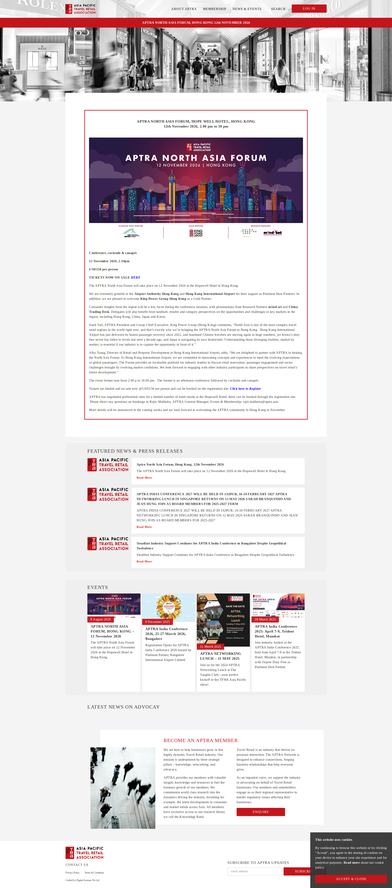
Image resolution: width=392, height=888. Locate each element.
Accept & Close (351, 879)
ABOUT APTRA (184, 9)
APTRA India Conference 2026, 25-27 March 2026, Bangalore (166, 634)
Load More (196, 719)
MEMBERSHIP (214, 9)
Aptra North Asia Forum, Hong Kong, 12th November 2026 (180, 464)
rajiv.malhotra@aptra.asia (260, 401)
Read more (352, 862)
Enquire (261, 812)
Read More (144, 477)
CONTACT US (77, 865)
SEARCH (278, 9)
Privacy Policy (73, 872)
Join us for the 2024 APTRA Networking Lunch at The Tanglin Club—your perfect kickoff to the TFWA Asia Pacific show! (223, 674)
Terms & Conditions (94, 872)
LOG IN (309, 8)
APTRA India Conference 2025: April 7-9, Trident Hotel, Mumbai (276, 631)
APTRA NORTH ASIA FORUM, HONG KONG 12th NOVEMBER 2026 (196, 22)
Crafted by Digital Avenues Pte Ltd (82, 880)
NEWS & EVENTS (247, 9)
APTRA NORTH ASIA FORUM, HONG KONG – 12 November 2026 (112, 631)
